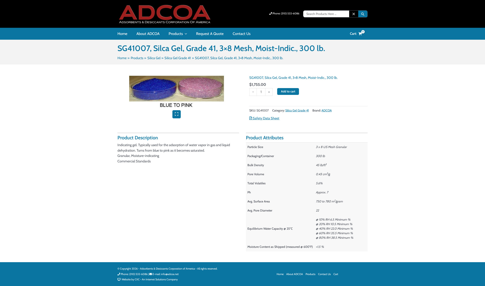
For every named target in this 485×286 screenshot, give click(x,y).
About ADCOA (294, 274)
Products (310, 274)
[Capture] (177, 92)
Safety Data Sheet (265, 118)
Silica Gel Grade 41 (297, 110)
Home (280, 274)
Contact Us (324, 274)
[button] (185, 34)
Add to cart (288, 91)
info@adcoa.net (170, 274)
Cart (335, 274)
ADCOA (327, 110)
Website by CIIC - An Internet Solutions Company (149, 279)
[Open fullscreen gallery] (176, 114)
